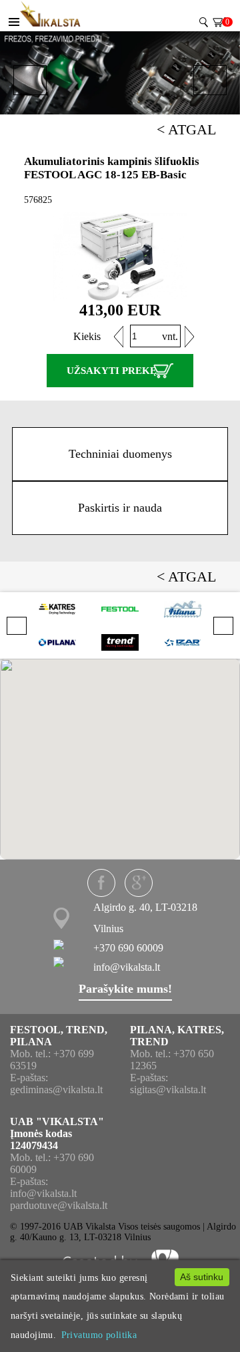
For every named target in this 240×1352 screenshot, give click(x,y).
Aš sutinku (201, 1276)
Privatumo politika (99, 1334)
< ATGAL (186, 129)
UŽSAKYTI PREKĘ (112, 370)
